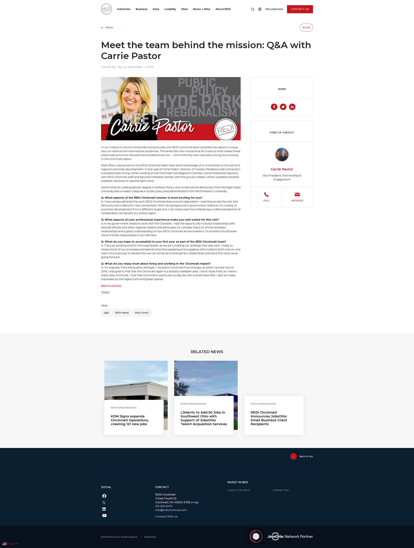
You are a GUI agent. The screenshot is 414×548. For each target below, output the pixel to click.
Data (156, 9)
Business (142, 9)
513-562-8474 (164, 506)
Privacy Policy (150, 537)
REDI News (122, 312)
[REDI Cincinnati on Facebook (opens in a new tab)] (125, 496)
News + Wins (201, 9)
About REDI (223, 9)
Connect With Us (166, 516)
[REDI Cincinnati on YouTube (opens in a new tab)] (125, 515)
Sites (184, 9)
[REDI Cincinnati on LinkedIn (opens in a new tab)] (125, 509)
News (109, 27)
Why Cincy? (142, 312)
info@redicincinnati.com (171, 510)
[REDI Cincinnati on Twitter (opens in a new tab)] (125, 502)
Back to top (306, 456)
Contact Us (300, 9)
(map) (195, 502)
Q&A (106, 312)
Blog (306, 27)
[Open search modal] (253, 9)
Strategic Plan (281, 490)
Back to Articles (111, 285)
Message (297, 200)
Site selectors (274, 9)
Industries (124, 9)
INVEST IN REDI (238, 482)
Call (266, 200)
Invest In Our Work (239, 490)
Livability (170, 9)
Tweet (105, 292)
